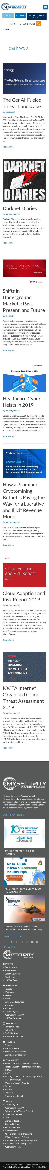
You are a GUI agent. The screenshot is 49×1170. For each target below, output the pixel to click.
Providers (9, 1093)
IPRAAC (8, 1070)
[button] (45, 7)
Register (21, 15)
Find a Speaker (11, 967)
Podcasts (9, 1008)
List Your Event (11, 980)
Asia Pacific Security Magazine (18, 1134)
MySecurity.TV (11, 1104)
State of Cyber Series (14, 1080)
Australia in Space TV (14, 1015)
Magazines (9, 1005)
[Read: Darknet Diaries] (24, 180)
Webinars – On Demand (15, 1051)
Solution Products (12, 1027)
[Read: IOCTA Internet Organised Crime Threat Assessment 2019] (24, 667)
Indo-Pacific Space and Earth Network (21, 1063)
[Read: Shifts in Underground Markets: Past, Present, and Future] (24, 269)
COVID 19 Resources (14, 1002)
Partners (9, 1086)
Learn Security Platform (15, 1055)
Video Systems (11, 1130)
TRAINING (10, 1042)
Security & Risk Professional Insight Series (24, 1076)
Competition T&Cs (39, 1167)
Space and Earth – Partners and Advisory (23, 1067)
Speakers (9, 1089)
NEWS (8, 1101)
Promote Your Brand (14, 1036)
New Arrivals (10, 970)
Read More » (8, 146)
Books (7, 998)
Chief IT (8, 1117)
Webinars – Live (12, 1048)
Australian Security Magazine (18, 1143)
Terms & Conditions (22, 1167)
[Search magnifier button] (38, 23)
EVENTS (8, 964)
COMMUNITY (12, 1060)
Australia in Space (13, 1147)
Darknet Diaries (20, 208)
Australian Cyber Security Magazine (21, 1140)
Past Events (10, 977)
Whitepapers (10, 992)
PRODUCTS (10, 1023)
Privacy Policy (8, 1167)
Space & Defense (12, 1124)
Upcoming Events (12, 974)
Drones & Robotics (13, 1121)
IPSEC (7, 1073)
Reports (8, 989)
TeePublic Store (12, 1033)
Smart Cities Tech (12, 1127)
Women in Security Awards (17, 1083)
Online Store (10, 1030)
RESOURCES (11, 985)
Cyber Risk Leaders (13, 1114)
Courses (8, 1045)
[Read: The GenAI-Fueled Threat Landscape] (24, 78)
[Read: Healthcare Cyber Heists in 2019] (24, 377)
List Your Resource (13, 1018)
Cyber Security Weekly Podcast (19, 1111)
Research (9, 995)
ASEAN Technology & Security (18, 1137)
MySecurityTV (11, 1011)
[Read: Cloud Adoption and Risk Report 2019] (24, 572)
